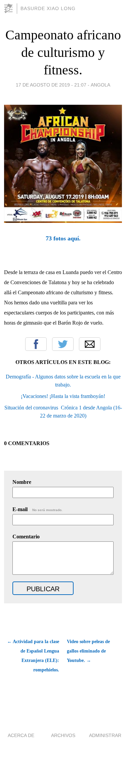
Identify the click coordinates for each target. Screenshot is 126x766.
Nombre (21, 482)
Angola (100, 85)
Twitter (63, 344)
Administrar (105, 735)
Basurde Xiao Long (48, 8)
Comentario (26, 536)
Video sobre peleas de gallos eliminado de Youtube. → (88, 651)
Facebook (36, 344)
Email (89, 344)
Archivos (63, 735)
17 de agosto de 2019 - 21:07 (51, 85)
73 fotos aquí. (63, 238)
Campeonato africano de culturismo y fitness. (63, 52)
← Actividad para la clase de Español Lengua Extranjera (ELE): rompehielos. (33, 655)
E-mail (37, 509)
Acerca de (21, 735)
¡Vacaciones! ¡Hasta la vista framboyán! (63, 396)
